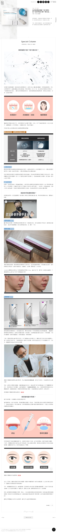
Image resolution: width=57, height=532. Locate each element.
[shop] (48, 2)
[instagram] (41, 2)
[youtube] (43, 2)
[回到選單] (28, 517)
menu (54, 2)
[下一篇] (54, 517)
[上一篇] (2, 517)
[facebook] (38, 2)
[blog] (46, 2)
